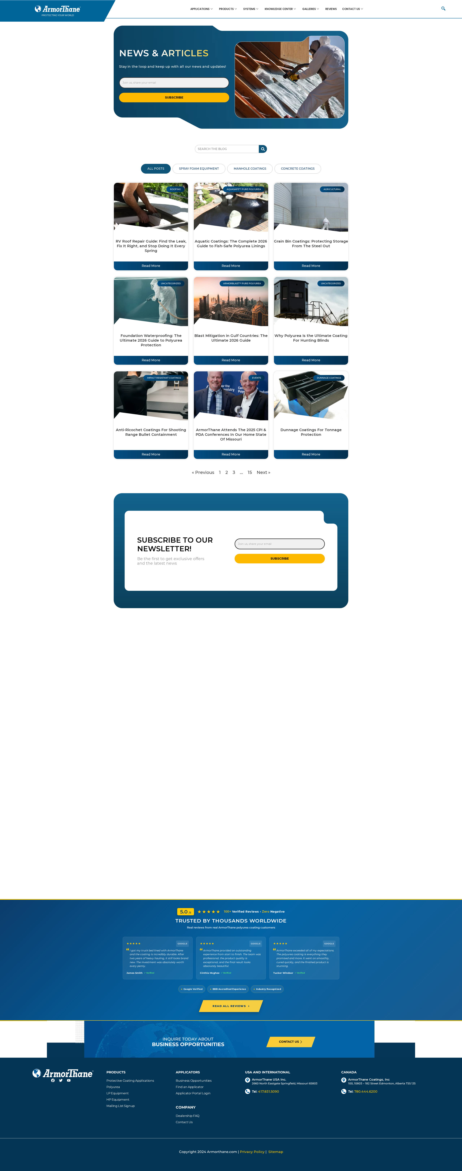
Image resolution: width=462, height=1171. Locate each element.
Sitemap (275, 1152)
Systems (249, 9)
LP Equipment (117, 1093)
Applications (200, 9)
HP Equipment (117, 1099)
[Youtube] (71, 1083)
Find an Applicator (190, 1087)
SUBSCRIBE (174, 97)
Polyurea (113, 1087)
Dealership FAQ (187, 1116)
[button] (443, 9)
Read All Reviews (231, 1006)
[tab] (156, 169)
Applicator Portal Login (193, 1093)
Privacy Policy (252, 1152)
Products (226, 9)
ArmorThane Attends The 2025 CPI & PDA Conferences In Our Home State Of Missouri (231, 434)
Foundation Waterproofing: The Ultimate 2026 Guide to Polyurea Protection (151, 340)
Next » (263, 472)
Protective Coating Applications (130, 1080)
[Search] (263, 149)
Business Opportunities (194, 1080)
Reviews (331, 9)
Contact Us (351, 9)
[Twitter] (63, 1083)
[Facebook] (55, 1083)
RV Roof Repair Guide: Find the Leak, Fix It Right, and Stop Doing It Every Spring (151, 246)
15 (250, 472)
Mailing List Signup (120, 1106)
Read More (151, 266)
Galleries (309, 9)
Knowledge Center (279, 9)
